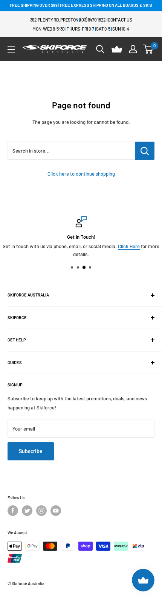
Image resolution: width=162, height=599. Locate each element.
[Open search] (100, 49)
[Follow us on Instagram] (41, 510)
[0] (148, 49)
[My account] (133, 49)
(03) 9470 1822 (93, 19)
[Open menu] (11, 49)
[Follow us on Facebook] (13, 510)
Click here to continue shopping (81, 174)
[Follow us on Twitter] (27, 510)
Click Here (129, 246)
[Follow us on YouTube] (55, 510)
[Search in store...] (144, 151)
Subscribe (31, 451)
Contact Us (120, 19)
